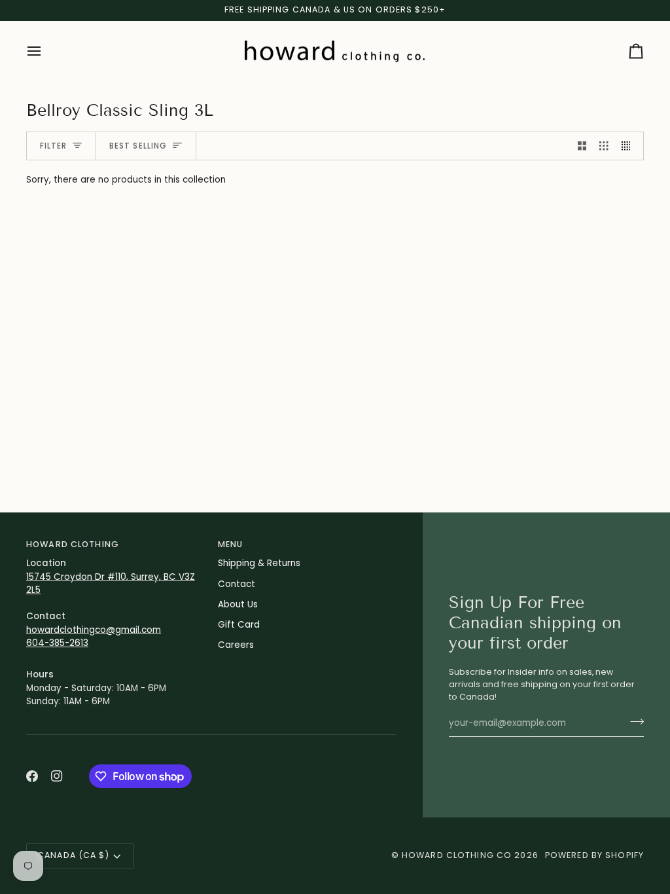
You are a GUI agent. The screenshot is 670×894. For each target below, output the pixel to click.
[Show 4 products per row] (629, 146)
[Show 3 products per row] (604, 146)
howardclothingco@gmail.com (93, 630)
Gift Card (239, 624)
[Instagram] (57, 776)
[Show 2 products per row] (582, 146)
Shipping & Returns (259, 563)
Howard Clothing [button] (72, 544)
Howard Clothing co (457, 855)
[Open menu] (45, 51)
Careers (236, 645)
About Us (238, 604)
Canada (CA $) (73, 855)
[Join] (633, 721)
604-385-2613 (57, 643)
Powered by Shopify (594, 855)
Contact (236, 584)
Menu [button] (230, 544)
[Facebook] (32, 776)
